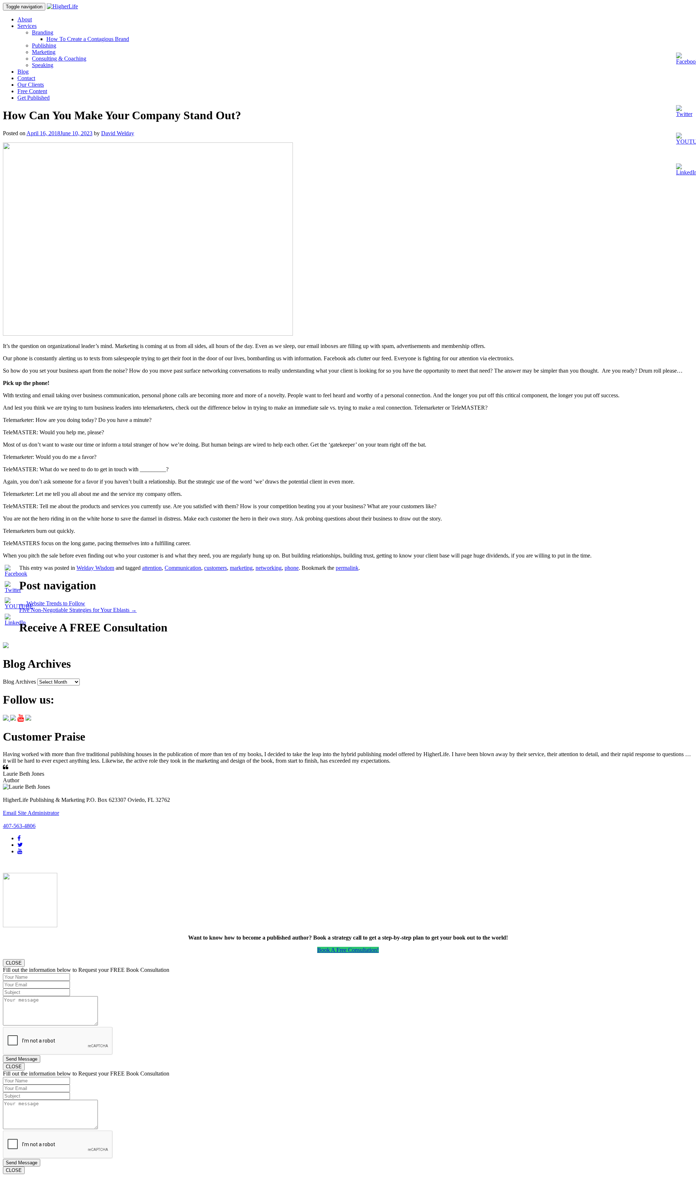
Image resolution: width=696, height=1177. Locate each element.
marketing (241, 568)
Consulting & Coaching (59, 58)
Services (27, 26)
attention (152, 568)
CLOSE (14, 963)
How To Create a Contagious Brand (87, 39)
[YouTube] (19, 851)
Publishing (44, 45)
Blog (23, 72)
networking (269, 568)
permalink (347, 568)
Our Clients (30, 85)
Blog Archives (19, 682)
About (24, 19)
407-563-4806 (19, 826)
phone (292, 568)
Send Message (21, 1059)
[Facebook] (19, 838)
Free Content (32, 91)
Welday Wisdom (95, 568)
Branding (42, 32)
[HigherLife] (62, 6)
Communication (183, 568)
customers (215, 568)
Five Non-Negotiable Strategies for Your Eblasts (78, 610)
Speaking (42, 65)
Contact (26, 78)
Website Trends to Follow (52, 603)
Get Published (33, 98)
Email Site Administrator (31, 813)
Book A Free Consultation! (348, 950)
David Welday (117, 133)
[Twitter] (20, 845)
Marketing (43, 52)
